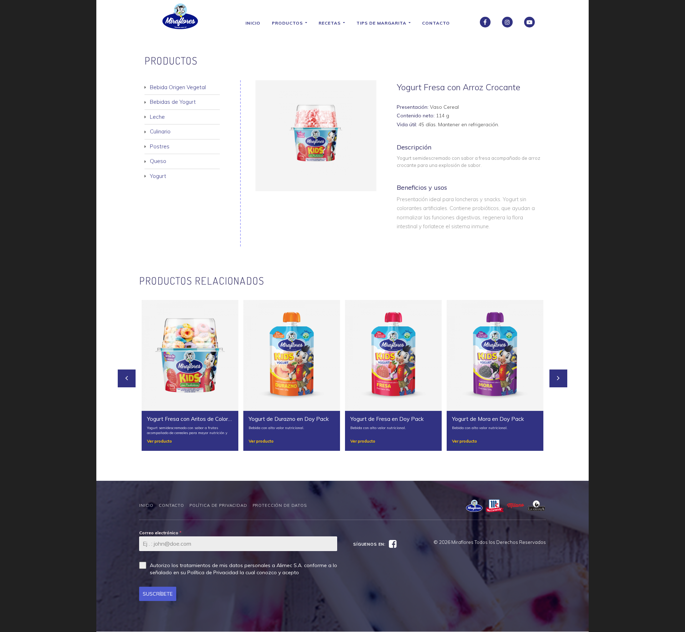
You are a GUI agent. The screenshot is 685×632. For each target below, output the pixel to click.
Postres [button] (159, 146)
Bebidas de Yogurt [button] (173, 101)
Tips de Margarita (382, 23)
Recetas (330, 23)
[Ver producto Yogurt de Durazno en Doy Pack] (291, 355)
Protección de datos (280, 505)
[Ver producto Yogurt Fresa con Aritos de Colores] (190, 355)
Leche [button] (157, 116)
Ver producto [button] (159, 441)
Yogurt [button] (158, 176)
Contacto (436, 23)
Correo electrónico (160, 532)
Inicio (252, 23)
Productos (288, 23)
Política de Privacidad (218, 505)
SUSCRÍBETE (158, 594)
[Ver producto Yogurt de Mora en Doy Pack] (495, 355)
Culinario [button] (160, 131)
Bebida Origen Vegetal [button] (178, 87)
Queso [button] (158, 161)
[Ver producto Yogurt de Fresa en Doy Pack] (393, 355)
